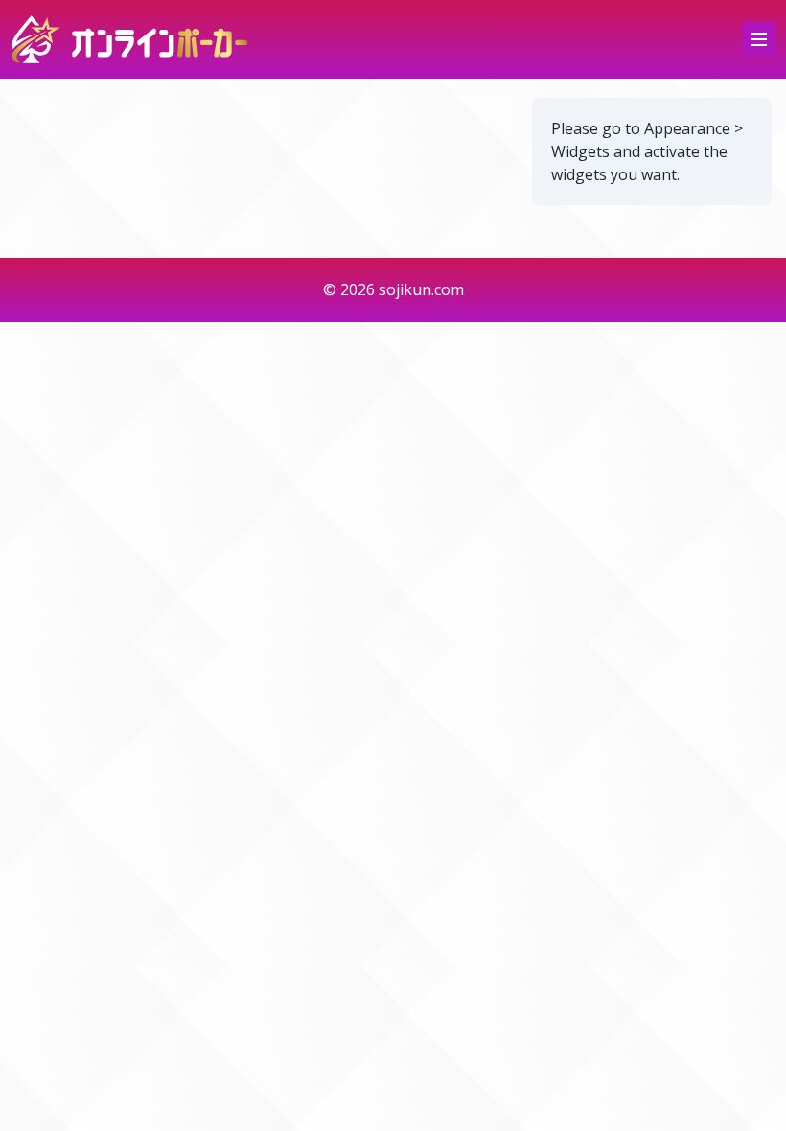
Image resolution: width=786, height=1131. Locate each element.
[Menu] (759, 39)
